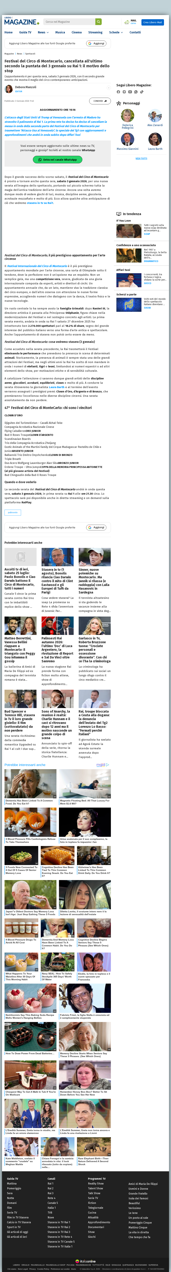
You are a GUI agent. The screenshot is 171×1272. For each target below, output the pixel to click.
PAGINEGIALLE (38, 1265)
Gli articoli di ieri (17, 1236)
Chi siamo (12, 1269)
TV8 (50, 1212)
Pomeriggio (14, 1188)
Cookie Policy (43, 1269)
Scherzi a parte (126, 294)
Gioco (147, 283)
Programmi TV (97, 1178)
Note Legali (23, 1269)
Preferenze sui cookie (60, 1269)
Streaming (95, 32)
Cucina (92, 1212)
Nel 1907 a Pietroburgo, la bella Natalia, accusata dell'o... (155, 253)
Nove (51, 1217)
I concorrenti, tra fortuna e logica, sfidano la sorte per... (155, 277)
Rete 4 (51, 1198)
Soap (147, 234)
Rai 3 (50, 1193)
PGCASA (70, 1265)
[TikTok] (142, 92)
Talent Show (95, 1188)
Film (9, 1207)
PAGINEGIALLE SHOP (55, 1265)
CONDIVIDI (98, 101)
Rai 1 (50, 1183)
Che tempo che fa (139, 1237)
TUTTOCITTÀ (98, 1265)
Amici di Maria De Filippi (143, 1183)
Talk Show (94, 1193)
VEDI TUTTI (141, 158)
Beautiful (134, 1203)
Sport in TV (14, 1227)
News (41, 32)
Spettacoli (30, 53)
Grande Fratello (138, 1193)
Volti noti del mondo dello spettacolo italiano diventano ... (155, 302)
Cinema (77, 32)
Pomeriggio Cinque (140, 1222)
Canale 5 (53, 1203)
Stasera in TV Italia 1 (60, 1246)
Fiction (92, 1203)
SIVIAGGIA (116, 1265)
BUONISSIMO (141, 1265)
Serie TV (12, 1212)
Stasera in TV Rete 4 (60, 1236)
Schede (114, 32)
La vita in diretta (139, 1232)
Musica (60, 32)
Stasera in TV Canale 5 (61, 1241)
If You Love (123, 220)
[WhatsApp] (136, 92)
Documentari (96, 1227)
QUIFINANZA (128, 1265)
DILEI (108, 1265)
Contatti (135, 32)
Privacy (32, 1269)
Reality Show (96, 1183)
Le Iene (133, 1213)
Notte (10, 1198)
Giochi (92, 1236)
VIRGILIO (25, 1265)
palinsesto (13, 512)
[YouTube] (130, 92)
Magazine (9, 53)
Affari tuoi (123, 270)
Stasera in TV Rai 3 (59, 1232)
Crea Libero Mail (152, 22)
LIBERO (8, 18)
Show (147, 307)
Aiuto (73, 1269)
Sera (10, 1193)
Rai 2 (50, 1188)
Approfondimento (99, 1222)
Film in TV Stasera (18, 1217)
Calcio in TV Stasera (19, 1222)
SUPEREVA (153, 1265)
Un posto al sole (138, 1217)
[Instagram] (124, 92)
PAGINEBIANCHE (83, 1265)
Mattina (12, 1183)
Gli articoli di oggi (17, 1232)
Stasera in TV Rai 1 (59, 1222)
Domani (12, 1203)
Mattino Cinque (138, 1227)
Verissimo (135, 1208)
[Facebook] (118, 92)
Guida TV (25, 32)
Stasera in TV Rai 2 (59, 1227)
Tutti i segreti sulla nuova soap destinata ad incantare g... (155, 228)
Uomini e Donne (138, 1188)
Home (9, 32)
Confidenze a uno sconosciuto (136, 245)
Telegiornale (95, 1207)
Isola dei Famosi (138, 1198)
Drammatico (151, 261)
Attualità (93, 1217)
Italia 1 (52, 1207)
